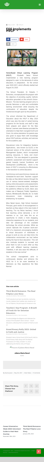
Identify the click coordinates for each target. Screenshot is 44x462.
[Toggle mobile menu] (40, 5)
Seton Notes (27, 373)
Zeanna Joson (8, 373)
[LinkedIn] (26, 391)
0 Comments (36, 373)
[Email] (36, 391)
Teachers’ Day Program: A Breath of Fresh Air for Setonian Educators (21, 310)
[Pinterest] (31, 391)
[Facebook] (26, 386)
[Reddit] (36, 386)
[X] (31, 386)
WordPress (16, 452)
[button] (12, 39)
